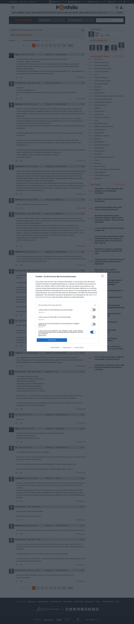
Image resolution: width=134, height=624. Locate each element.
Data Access (67, 347)
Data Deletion (55, 347)
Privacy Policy (78, 347)
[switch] (93, 309)
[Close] (103, 277)
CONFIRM (52, 340)
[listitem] (67, 305)
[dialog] (67, 312)
